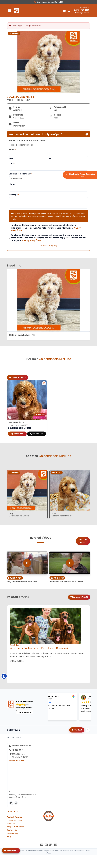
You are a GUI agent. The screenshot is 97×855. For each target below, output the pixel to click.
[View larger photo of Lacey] (44, 383)
